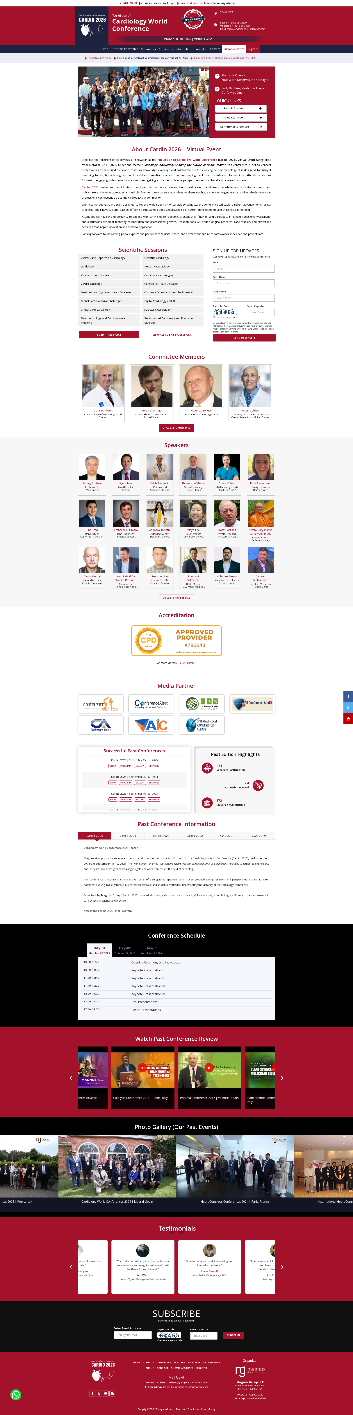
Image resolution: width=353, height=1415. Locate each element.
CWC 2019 (259, 835)
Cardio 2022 (194, 835)
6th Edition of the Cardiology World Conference (199, 858)
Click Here (187, 663)
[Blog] (112, 1393)
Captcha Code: (222, 306)
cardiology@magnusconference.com (187, 1382)
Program (165, 49)
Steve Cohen (227, 483)
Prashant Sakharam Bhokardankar (193, 578)
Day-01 (99, 950)
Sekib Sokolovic (159, 483)
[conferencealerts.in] (100, 704)
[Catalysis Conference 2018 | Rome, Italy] (109, 1070)
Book (113, 765)
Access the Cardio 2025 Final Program (108, 911)
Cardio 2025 (95, 835)
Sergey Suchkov (92, 483)
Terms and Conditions (187, 1409)
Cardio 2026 (90, 187)
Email (216, 262)
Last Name (219, 291)
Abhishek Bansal (227, 576)
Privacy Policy (208, 1409)
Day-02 (125, 950)
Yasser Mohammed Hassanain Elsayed (261, 578)
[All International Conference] (151, 725)
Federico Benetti (201, 410)
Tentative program (99, 58)
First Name (219, 277)
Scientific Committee (125, 49)
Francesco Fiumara (126, 530)
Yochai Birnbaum (102, 410)
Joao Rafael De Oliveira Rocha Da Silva (126, 578)
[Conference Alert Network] (201, 704)
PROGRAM (194, 1362)
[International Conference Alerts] (201, 725)
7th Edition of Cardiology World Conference (187, 159)
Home (104, 49)
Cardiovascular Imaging (159, 275)
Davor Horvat (92, 576)
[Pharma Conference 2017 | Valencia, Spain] (176, 1070)
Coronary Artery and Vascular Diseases (169, 292)
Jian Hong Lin (159, 576)
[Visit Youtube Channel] (348, 718)
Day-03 (151, 950)
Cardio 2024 (128, 835)
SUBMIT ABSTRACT (182, 1368)
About (200, 49)
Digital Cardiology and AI (159, 301)
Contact (215, 49)
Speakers (148, 49)
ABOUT (150, 1368)
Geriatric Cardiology (156, 258)
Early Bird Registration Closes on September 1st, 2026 (225, 58)
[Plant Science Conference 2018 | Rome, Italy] (243, 1070)
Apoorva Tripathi (159, 530)
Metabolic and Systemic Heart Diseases (106, 292)
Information (184, 49)
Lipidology (87, 266)
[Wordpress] (106, 1393)
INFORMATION (211, 1362)
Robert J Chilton (250, 410)
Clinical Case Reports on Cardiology (103, 258)
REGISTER (202, 1368)
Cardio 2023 (161, 835)
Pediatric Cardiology (157, 266)
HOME (136, 1362)
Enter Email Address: (128, 1328)
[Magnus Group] (250, 1372)
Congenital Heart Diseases (161, 283)
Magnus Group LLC (250, 1382)
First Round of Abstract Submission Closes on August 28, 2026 (152, 58)
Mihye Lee (193, 530)
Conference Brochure (234, 126)
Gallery (140, 765)
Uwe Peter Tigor (152, 410)
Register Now (234, 117)
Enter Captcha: (256, 306)
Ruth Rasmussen (260, 483)
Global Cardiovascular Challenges (101, 301)
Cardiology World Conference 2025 (106, 848)
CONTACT (162, 1368)
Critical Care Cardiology (95, 309)
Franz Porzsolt (227, 530)
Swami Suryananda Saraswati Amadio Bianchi (260, 531)
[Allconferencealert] (252, 704)
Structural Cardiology (157, 309)
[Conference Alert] (151, 704)
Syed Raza (126, 483)
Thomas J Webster (193, 483)
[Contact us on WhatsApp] (15, 1394)
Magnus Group (165, 1409)
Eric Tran (92, 530)
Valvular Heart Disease (95, 275)
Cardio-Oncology (91, 283)
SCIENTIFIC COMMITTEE (157, 1362)
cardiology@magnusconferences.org (187, 1387)
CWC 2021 (227, 835)
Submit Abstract (234, 108)
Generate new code (225, 317)
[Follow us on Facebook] (348, 696)
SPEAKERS (179, 1362)
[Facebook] (92, 1393)
